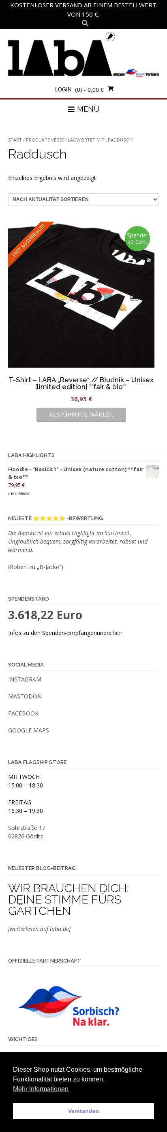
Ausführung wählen (81, 414)
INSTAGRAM (24, 679)
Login (63, 90)
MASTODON (25, 696)
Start (15, 140)
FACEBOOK (23, 713)
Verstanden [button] (83, 1111)
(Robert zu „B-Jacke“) (35, 567)
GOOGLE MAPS (28, 730)
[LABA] (83, 54)
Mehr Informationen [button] (41, 1088)
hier (117, 633)
